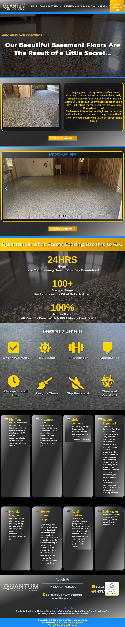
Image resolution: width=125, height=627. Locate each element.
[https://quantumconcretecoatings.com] (14, 6)
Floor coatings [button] (49, 6)
